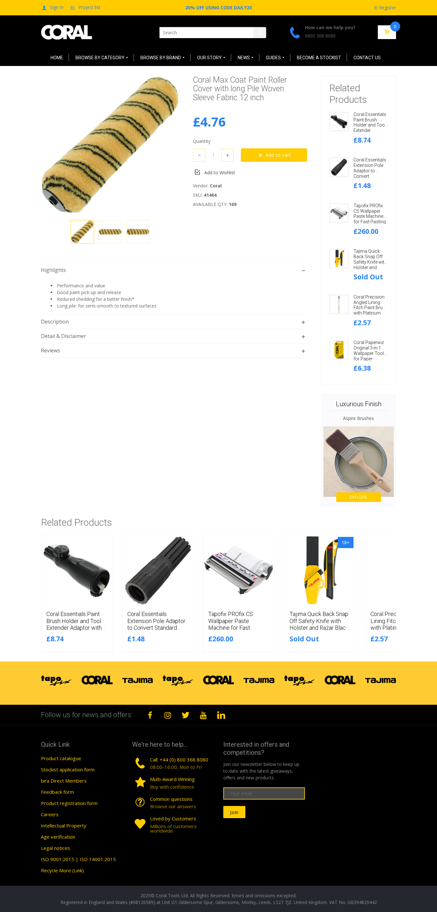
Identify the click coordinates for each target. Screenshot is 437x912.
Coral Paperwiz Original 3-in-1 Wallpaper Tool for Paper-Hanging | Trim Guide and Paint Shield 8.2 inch (369, 358)
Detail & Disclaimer (63, 336)
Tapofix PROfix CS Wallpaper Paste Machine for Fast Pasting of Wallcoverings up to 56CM (371, 219)
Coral (216, 186)
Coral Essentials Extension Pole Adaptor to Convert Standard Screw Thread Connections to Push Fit (156, 628)
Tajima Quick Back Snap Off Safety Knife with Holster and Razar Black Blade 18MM (370, 265)
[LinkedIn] (221, 715)
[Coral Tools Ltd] (66, 32)
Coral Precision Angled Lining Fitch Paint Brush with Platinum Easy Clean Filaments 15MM (371, 310)
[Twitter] (185, 715)
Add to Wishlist (219, 172)
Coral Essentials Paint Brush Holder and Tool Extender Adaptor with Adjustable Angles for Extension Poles (74, 628)
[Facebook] (150, 715)
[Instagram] (168, 715)
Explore (358, 497)
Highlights (53, 270)
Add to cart (279, 155)
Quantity (202, 141)
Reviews (50, 350)
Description (55, 321)
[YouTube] (203, 715)
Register (387, 7)
